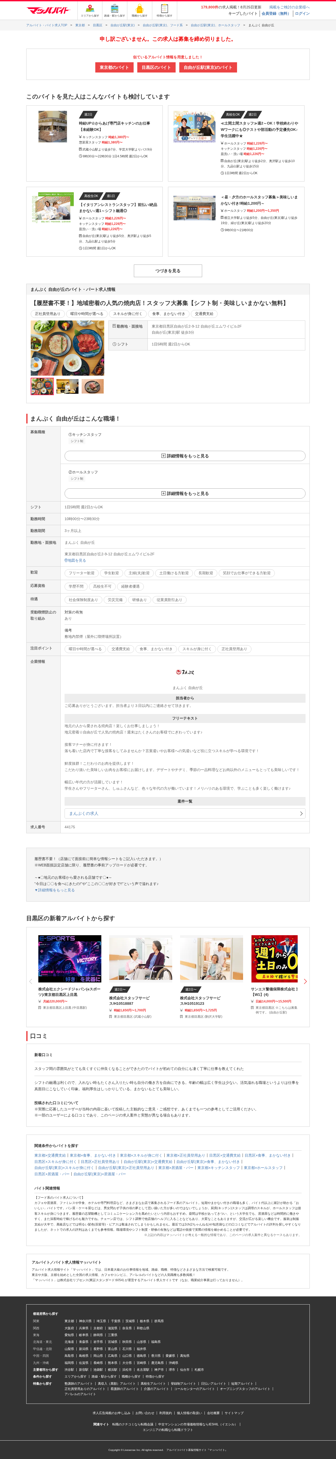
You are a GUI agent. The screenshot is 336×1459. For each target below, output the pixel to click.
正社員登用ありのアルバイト (85, 1389)
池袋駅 (98, 1370)
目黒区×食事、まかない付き (268, 1155)
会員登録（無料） (276, 13)
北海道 (69, 1342)
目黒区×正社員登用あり (100, 1162)
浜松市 (127, 1370)
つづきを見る (168, 270)
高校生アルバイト (153, 1383)
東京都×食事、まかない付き (93, 1155)
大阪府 (69, 1328)
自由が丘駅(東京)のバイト (208, 67)
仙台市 (185, 1370)
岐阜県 (83, 1335)
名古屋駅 (143, 1370)
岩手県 (98, 1342)
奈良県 (127, 1328)
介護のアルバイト (156, 1389)
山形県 (141, 1342)
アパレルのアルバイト (80, 1394)
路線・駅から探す (104, 1376)
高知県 (185, 1356)
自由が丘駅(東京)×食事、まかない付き (208, 1162)
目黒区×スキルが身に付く (55, 1162)
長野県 (98, 1349)
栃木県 (144, 1321)
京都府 (98, 1328)
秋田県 (127, 1342)
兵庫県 (83, 1328)
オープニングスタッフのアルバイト (245, 1389)
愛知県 (69, 1335)
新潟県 (83, 1349)
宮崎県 (141, 1363)
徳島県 (141, 1356)
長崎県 (98, 1363)
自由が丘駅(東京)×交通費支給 (148, 1162)
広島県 (112, 1356)
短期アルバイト (242, 1383)
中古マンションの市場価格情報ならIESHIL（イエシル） (198, 1424)
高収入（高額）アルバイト (117, 1383)
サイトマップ (234, 1413)
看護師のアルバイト (125, 1389)
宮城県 (112, 1342)
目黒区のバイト (156, 67)
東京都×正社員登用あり (185, 1155)
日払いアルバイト (213, 1383)
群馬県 (159, 1321)
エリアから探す (76, 1376)
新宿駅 (83, 1370)
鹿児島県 (157, 1363)
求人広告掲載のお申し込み (111, 1413)
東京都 (69, 1321)
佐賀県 (83, 1363)
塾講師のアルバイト (79, 1383)
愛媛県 (170, 1356)
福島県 (156, 1342)
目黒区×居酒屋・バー (52, 1174)
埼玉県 (101, 1321)
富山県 (112, 1349)
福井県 (141, 1349)
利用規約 (165, 1413)
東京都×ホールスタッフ (263, 1168)
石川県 (127, 1349)
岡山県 (98, 1356)
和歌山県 (143, 1328)
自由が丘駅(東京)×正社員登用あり (126, 1168)
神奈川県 (85, 1321)
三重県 (112, 1335)
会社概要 (213, 1413)
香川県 (156, 1356)
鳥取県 (69, 1356)
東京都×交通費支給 (50, 1155)
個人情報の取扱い (189, 1413)
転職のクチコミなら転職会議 (132, 1424)
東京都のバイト (114, 67)
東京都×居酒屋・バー (175, 1168)
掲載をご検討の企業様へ (289, 7)
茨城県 (130, 1321)
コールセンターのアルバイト (194, 1389)
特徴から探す (155, 1376)
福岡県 (69, 1363)
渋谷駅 (69, 1370)
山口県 (127, 1356)
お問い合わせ (144, 1413)
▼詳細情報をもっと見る (54, 890)
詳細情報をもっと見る (188, 456)
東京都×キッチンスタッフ (218, 1168)
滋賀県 (112, 1328)
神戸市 (159, 1370)
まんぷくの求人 (83, 813)
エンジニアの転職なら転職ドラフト (168, 1430)
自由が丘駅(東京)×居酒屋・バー (100, 1174)
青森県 (83, 1342)
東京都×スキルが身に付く (141, 1155)
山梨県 (69, 1349)
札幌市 (199, 1370)
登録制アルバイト (183, 1383)
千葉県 (115, 1321)
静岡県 (98, 1335)
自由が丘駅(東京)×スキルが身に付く (64, 1168)
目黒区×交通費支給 (225, 1155)
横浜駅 (112, 1370)
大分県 (127, 1363)
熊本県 (112, 1363)
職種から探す (131, 1376)
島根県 (83, 1356)
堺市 (172, 1370)
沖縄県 (173, 1363)
